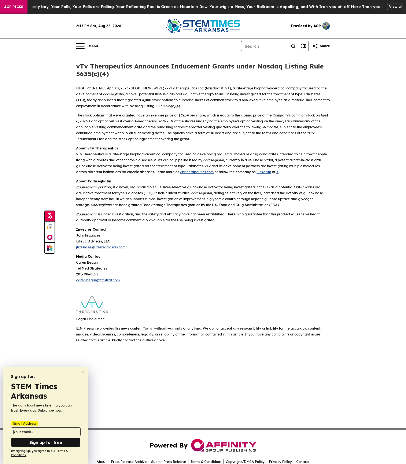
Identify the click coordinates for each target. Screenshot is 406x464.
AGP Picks (13, 7)
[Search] (293, 46)
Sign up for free (45, 442)
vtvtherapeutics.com (197, 172)
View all (395, 6)
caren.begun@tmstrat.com (98, 280)
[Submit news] (50, 216)
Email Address (24, 423)
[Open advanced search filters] (303, 46)
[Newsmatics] (50, 248)
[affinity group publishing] (50, 237)
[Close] (83, 372)
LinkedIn (263, 172)
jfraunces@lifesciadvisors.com (100, 247)
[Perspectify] (50, 227)
